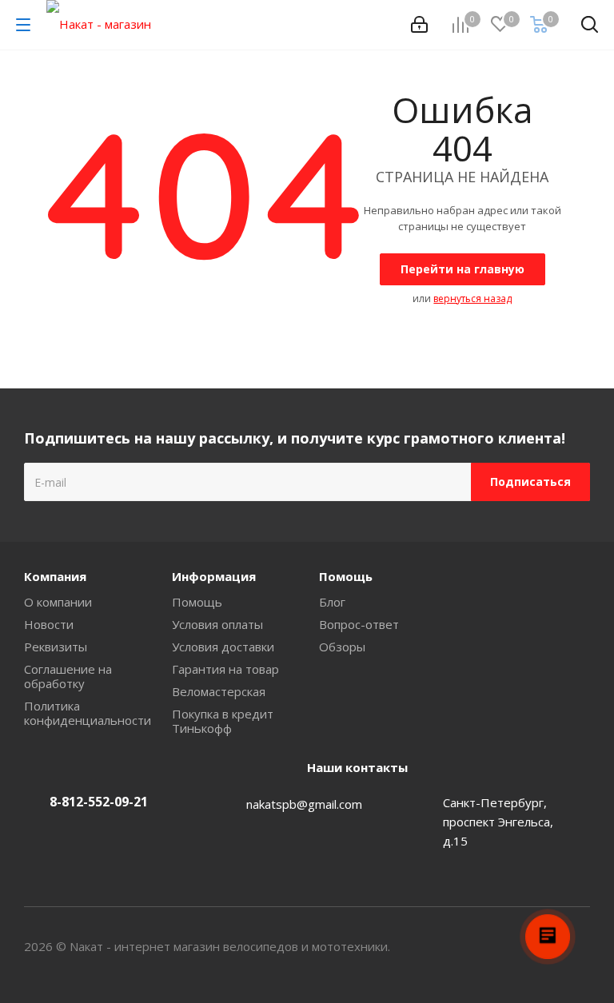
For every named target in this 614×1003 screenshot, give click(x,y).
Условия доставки (223, 647)
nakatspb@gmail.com (304, 804)
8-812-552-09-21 (99, 801)
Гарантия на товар (225, 669)
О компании (58, 602)
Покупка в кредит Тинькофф (222, 721)
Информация (214, 576)
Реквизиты (55, 647)
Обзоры (342, 647)
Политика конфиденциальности (87, 713)
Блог (332, 602)
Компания (55, 576)
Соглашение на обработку (68, 676)
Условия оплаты (217, 624)
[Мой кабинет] (419, 25)
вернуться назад (472, 298)
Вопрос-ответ (359, 624)
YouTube (578, 946)
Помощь (197, 602)
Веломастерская (218, 691)
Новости (49, 624)
